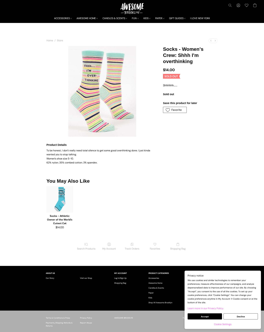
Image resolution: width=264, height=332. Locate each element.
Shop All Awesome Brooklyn (160, 302)
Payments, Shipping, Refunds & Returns (59, 324)
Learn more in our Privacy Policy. (206, 308)
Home (49, 40)
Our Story (50, 278)
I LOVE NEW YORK (200, 18)
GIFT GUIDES (176, 18)
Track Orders (132, 248)
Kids (150, 298)
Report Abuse (86, 323)
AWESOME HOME (86, 18)
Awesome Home (155, 283)
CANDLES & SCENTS (114, 18)
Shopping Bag (178, 248)
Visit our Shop (86, 278)
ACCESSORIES (62, 18)
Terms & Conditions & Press (58, 318)
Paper (151, 293)
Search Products (86, 248)
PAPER (159, 18)
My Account (109, 248)
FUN (134, 18)
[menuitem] (211, 40)
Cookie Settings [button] (222, 324)
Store (60, 40)
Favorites (155, 248)
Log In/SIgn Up (120, 278)
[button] (132, 8)
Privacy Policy (86, 318)
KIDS (146, 18)
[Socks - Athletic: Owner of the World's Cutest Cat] (59, 199)
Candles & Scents (156, 288)
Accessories (153, 278)
